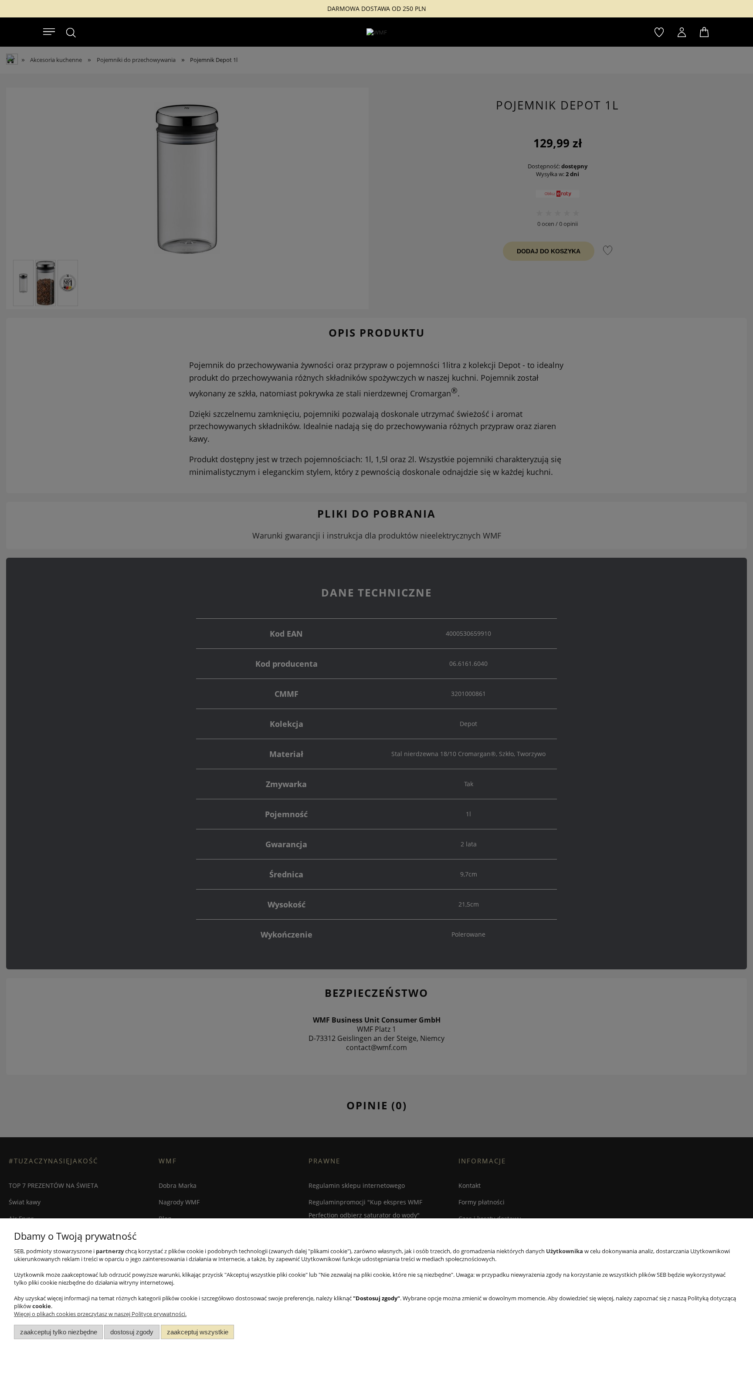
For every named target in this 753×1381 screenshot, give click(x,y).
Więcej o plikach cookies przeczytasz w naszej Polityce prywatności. (100, 1314)
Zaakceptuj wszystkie (197, 1332)
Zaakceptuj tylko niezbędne (58, 1332)
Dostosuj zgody (131, 1332)
